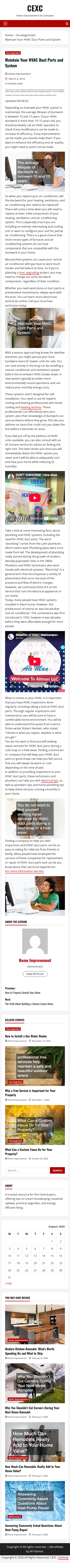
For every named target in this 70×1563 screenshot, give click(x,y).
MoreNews (56, 1547)
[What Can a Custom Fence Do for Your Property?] (35, 1125)
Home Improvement (19, 73)
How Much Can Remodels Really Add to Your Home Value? (32, 1468)
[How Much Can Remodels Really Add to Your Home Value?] (35, 1442)
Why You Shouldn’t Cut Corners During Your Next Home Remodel (32, 1410)
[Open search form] (67, 23)
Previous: (22, 990)
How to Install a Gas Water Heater (26, 1036)
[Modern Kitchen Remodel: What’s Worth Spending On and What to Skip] (35, 1324)
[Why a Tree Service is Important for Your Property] (35, 1066)
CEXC (35, 8)
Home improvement (18, 1340)
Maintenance (15, 1516)
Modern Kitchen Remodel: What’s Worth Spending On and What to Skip (29, 1351)
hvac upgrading (29, 272)
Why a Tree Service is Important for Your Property (30, 1092)
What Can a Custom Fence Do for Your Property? (28, 1151)
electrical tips (49, 780)
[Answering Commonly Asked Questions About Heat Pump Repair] (35, 1501)
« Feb (8, 1283)
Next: (29, 1001)
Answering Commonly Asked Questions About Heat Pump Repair (33, 1527)
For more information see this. (24, 871)
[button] (5, 23)
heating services (31, 407)
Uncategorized (13, 53)
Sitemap (63, 1557)
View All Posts (35, 974)
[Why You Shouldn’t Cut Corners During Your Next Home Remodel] (35, 1383)
